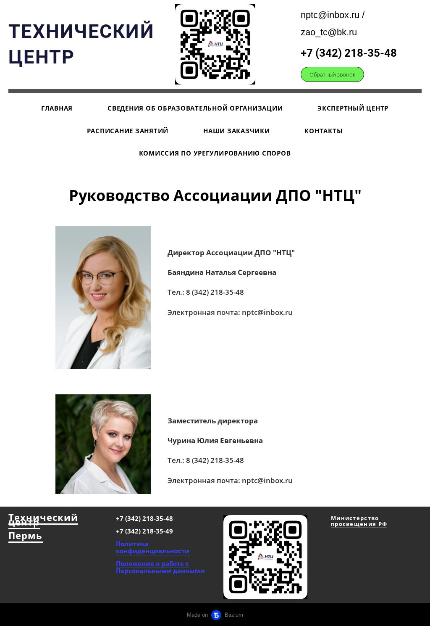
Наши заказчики (236, 131)
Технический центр (43, 519)
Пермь (25, 535)
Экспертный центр (352, 108)
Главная (57, 108)
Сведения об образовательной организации (195, 108)
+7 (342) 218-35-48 (349, 53)
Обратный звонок (332, 74)
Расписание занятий (128, 131)
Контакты (323, 131)
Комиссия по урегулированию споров (215, 153)
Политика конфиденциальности (152, 547)
